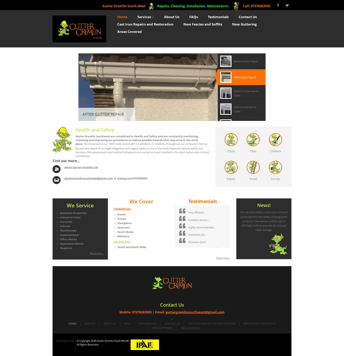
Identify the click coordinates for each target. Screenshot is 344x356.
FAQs (127, 323)
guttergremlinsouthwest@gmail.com (88, 178)
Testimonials (147, 323)
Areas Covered (190, 328)
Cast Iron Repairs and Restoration (211, 323)
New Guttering (162, 328)
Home (72, 323)
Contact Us (124, 178)
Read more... (97, 253)
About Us (110, 323)
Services (90, 323)
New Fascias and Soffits (259, 323)
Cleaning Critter (65, 340)
